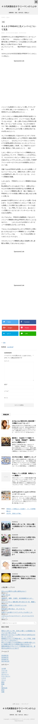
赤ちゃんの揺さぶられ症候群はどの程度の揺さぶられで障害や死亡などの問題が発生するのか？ (24, 565)
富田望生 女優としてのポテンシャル (13, 605)
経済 (2, 690)
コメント (6, 361)
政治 (2, 682)
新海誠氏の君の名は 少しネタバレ (13, 609)
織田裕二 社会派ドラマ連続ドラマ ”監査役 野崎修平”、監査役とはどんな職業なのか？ (24, 440)
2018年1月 (4, 659)
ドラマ (3, 678)
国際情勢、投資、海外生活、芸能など (19, 714)
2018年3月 (4, 655)
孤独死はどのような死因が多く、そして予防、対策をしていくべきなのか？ (24, 552)
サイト (6, 397)
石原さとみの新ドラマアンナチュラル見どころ (16, 612)
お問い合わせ (5, 595)
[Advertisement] (19, 84)
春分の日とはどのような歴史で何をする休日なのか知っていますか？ (24, 538)
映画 (2, 684)
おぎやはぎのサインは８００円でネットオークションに (24, 493)
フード (3, 680)
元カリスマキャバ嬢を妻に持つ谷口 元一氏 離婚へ (18, 602)
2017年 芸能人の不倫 (14, 513)
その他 (3, 668)
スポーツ (4, 672)
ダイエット (5, 674)
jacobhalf (10, 347)
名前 (6, 384)
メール (6, 391)
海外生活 (4, 688)
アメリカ (4, 670)
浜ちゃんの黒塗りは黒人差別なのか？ (13, 591)
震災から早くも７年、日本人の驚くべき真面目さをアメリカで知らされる (24, 526)
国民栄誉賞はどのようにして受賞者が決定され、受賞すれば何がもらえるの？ (24, 578)
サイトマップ (25, 704)
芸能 (4, 342)
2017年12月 (5, 661)
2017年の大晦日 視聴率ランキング (24, 457)
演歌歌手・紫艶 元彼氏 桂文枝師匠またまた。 (17, 598)
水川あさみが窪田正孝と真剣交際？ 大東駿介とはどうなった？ (24, 422)
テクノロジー (5, 676)
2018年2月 (4, 657)
